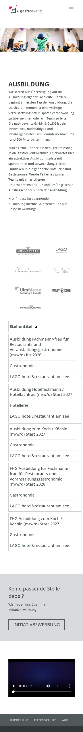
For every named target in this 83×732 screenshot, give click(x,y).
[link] (43, 326)
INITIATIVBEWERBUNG (36, 625)
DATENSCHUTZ (45, 720)
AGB (65, 720)
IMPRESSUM (19, 720)
